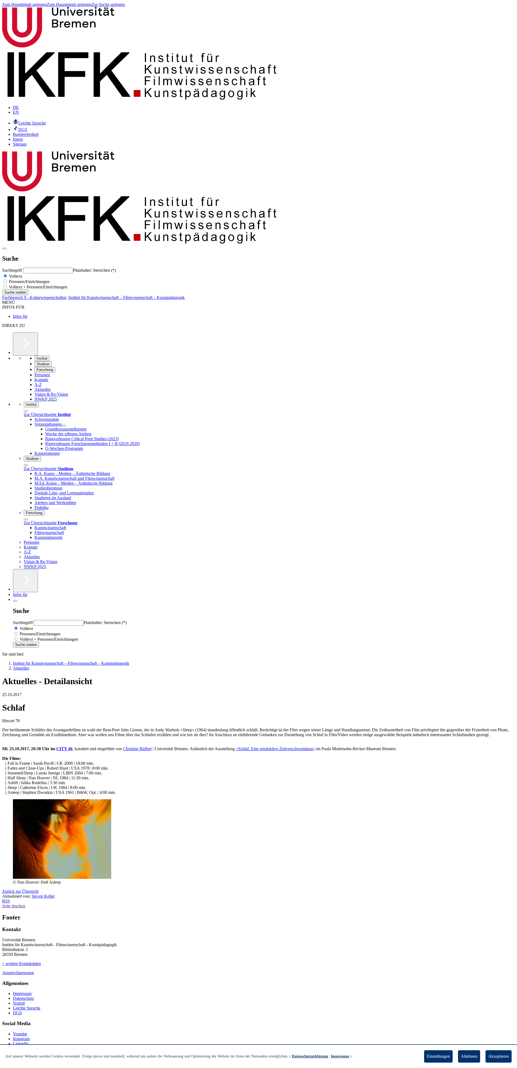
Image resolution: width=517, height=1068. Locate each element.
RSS (6, 901)
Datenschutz (23, 998)
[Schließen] (26, 411)
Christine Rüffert (137, 748)
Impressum (22, 993)
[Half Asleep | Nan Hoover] (62, 877)
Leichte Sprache (26, 1008)
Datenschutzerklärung (310, 1056)
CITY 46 (64, 748)
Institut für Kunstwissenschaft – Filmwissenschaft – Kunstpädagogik (126, 297)
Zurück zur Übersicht (20, 891)
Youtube (20, 1034)
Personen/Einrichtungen (29, 281)
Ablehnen (469, 1056)
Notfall (19, 1003)
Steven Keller (43, 896)
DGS (17, 1013)
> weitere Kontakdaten (21, 963)
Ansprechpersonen (18, 972)
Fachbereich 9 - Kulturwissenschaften (34, 297)
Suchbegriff (12, 270)
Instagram (21, 1038)
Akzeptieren (498, 1056)
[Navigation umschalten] (4, 248)
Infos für (20, 316)
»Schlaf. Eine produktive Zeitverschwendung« (275, 748)
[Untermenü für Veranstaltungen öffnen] (64, 425)
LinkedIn (21, 1043)
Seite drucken (13, 906)
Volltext (15, 276)
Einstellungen (438, 1056)
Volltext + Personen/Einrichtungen (37, 287)
